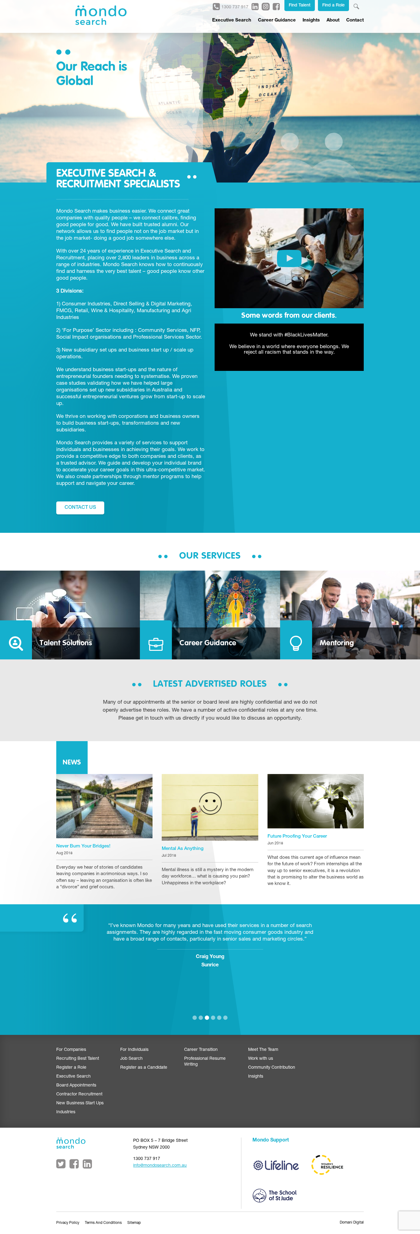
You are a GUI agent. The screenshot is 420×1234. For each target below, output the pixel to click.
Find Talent (300, 5)
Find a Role (333, 5)
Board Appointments (76, 1085)
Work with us (260, 1059)
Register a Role (71, 1068)
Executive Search (231, 20)
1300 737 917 (234, 7)
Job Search (131, 1059)
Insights (311, 20)
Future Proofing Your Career (297, 836)
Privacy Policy (67, 1223)
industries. (89, 265)
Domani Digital (352, 1222)
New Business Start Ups (80, 1103)
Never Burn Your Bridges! (83, 846)
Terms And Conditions (103, 1223)
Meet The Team (263, 1050)
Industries (65, 1112)
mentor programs (163, 477)
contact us (80, 507)
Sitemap (134, 1223)
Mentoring (337, 643)
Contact (355, 20)
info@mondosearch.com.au (160, 1166)
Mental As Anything (183, 849)
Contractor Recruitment (79, 1094)
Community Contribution (271, 1068)
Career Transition (201, 1050)
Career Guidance (277, 20)
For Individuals (134, 1050)
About (333, 20)
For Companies (71, 1050)
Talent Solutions (66, 643)
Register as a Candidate (143, 1068)
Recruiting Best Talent (77, 1059)
